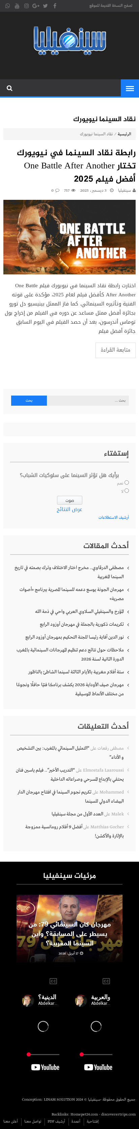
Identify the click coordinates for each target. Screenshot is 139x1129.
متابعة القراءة (115, 350)
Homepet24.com (84, 1114)
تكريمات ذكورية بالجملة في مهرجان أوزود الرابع (82, 624)
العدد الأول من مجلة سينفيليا (77, 814)
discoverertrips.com (118, 1114)
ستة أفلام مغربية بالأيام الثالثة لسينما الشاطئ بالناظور (76, 672)
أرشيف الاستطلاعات (114, 517)
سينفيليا (124, 190)
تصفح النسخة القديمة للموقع (110, 5)
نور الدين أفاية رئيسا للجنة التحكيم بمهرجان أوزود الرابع (74, 637)
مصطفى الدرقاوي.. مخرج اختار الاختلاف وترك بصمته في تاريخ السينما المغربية (69, 572)
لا (122, 491)
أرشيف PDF (56, 1121)
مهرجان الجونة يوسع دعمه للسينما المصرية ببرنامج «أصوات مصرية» (72, 594)
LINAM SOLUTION (59, 1099)
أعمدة (76, 1121)
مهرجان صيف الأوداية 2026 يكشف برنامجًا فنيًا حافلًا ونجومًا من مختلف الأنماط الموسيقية (70, 689)
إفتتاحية (93, 1121)
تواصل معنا (32, 1121)
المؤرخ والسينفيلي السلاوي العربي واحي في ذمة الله (79, 612)
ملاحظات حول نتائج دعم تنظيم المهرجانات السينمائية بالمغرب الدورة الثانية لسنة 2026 (70, 654)
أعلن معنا (10, 1121)
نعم (120, 483)
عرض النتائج (69, 509)
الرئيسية (124, 134)
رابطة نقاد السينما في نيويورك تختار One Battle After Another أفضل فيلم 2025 (76, 166)
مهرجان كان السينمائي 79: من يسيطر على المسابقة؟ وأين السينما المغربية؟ (70, 934)
